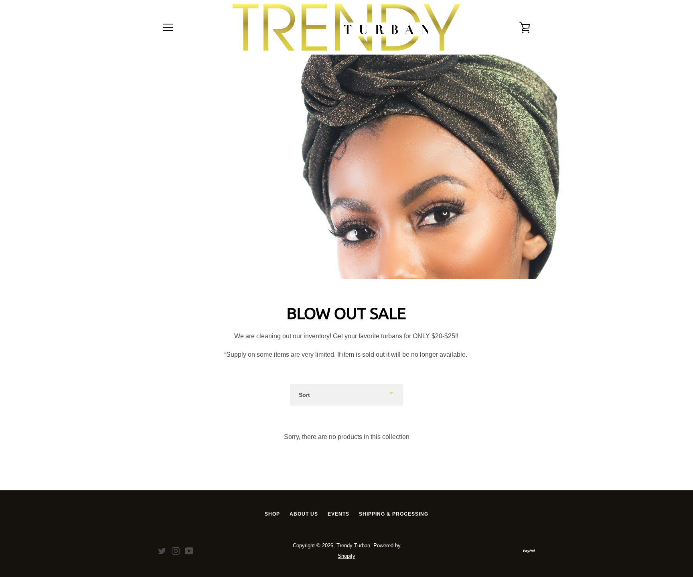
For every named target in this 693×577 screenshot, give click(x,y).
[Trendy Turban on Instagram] (176, 550)
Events (338, 514)
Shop (272, 514)
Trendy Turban (353, 545)
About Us (304, 514)
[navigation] (168, 27)
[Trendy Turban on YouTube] (189, 550)
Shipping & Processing (393, 514)
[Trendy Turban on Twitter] (162, 550)
